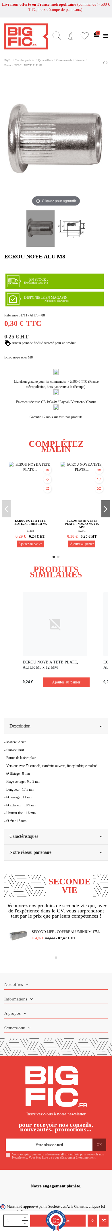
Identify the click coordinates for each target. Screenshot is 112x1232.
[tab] (56, 726)
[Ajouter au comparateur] (104, 1221)
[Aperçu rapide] (47, 470)
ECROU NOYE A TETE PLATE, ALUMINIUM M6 (30, 522)
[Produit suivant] (107, 63)
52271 (82, 530)
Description (19, 725)
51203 (30, 530)
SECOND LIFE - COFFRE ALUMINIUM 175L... (67, 932)
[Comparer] (47, 489)
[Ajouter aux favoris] (92, 1221)
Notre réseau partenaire (30, 852)
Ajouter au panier (30, 544)
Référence (11, 315)
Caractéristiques (23, 836)
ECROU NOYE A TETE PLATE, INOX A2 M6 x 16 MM (82, 524)
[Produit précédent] (104, 63)
